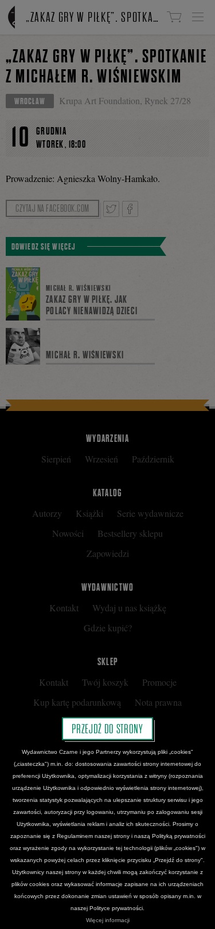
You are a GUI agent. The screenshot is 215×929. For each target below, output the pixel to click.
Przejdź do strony (107, 729)
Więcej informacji (108, 920)
